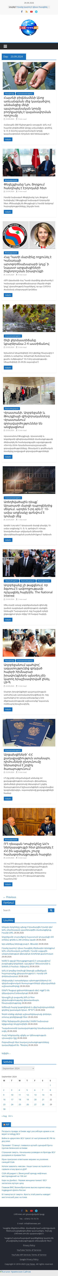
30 (4, 1109)
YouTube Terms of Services (29, 1250)
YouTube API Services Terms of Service (29, 1254)
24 (12, 1104)
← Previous (9, 897)
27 (35, 1104)
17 (12, 1099)
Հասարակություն (25, 93)
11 (20, 1095)
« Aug (4, 1116)
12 (28, 1095)
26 (28, 1104)
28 (43, 1104)
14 (43, 1095)
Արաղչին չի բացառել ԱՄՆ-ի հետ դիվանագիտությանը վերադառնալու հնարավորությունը (20, 1000)
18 (20, 1099)
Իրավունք (9, 93)
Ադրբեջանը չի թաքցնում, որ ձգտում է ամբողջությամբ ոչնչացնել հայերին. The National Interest (28, 590)
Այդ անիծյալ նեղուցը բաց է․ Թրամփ (20, 944)
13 (35, 1095)
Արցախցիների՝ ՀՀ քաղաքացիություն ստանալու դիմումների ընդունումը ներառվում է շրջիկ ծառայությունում (27, 761)
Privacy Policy (29, 1245)
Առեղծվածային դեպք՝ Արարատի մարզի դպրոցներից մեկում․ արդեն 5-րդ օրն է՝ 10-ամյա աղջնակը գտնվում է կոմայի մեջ (28, 509)
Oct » (10, 1116)
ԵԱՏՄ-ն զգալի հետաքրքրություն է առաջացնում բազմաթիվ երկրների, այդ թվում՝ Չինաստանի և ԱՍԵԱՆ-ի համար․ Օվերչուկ (26, 963)
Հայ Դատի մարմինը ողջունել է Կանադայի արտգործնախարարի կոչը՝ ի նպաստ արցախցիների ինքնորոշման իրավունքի (28, 264)
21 (43, 1099)
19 (28, 1099)
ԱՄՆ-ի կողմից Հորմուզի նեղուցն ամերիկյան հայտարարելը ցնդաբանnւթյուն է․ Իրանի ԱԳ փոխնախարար (24, 973)
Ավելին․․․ (6, 1053)
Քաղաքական (11, 180)
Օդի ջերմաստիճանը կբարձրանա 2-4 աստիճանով (26, 342)
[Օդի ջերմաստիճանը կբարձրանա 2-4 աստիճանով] (29, 306)
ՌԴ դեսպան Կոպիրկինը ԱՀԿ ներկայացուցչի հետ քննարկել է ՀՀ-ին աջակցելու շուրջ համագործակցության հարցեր (28, 849)
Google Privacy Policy (29, 1259)
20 (35, 1099)
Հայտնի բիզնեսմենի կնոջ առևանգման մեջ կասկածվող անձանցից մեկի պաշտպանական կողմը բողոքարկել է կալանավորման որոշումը (27, 106)
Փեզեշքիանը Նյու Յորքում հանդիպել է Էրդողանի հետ (25, 186)
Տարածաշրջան (12, 408)
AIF (7, 1124)
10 (12, 1095)
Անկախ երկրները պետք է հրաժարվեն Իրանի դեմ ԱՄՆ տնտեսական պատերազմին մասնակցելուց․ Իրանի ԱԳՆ (27, 930)
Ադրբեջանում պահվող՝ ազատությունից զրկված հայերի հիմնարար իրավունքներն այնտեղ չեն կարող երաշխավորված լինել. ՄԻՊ (27, 673)
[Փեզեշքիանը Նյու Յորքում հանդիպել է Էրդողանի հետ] (29, 150)
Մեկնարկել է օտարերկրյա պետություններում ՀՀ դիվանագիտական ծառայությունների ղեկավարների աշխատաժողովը (28, 983)
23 (4, 1104)
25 (20, 1104)
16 (4, 1099)
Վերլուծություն (11, 581)
